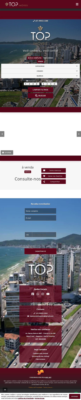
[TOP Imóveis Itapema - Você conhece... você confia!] (40, 35)
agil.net (48, 377)
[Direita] (79, 134)
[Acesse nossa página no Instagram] (42, 294)
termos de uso (39, 398)
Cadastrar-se (40, 251)
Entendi (74, 396)
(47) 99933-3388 (41, 21)
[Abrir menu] (77, 4)
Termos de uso (47, 387)
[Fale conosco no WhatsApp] (37, 294)
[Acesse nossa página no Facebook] (33, 294)
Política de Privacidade (35, 387)
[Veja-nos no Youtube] (47, 294)
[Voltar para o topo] (5, 390)
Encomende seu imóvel (40, 356)
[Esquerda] (2, 134)
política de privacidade (26, 398)
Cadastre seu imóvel (40, 353)
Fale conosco (40, 359)
